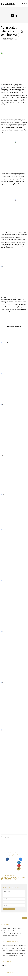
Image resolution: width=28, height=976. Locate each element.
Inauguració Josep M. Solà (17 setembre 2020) (11, 933)
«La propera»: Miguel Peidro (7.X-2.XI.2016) (14, 837)
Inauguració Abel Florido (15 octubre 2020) (11, 932)
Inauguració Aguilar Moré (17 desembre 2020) (11, 930)
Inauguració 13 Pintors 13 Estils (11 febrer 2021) (12, 928)
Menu (23, 3)
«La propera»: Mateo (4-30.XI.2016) (14, 840)
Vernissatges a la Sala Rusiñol (10, 39)
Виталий (4, 953)
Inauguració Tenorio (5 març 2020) (9, 935)
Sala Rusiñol (5, 945)
